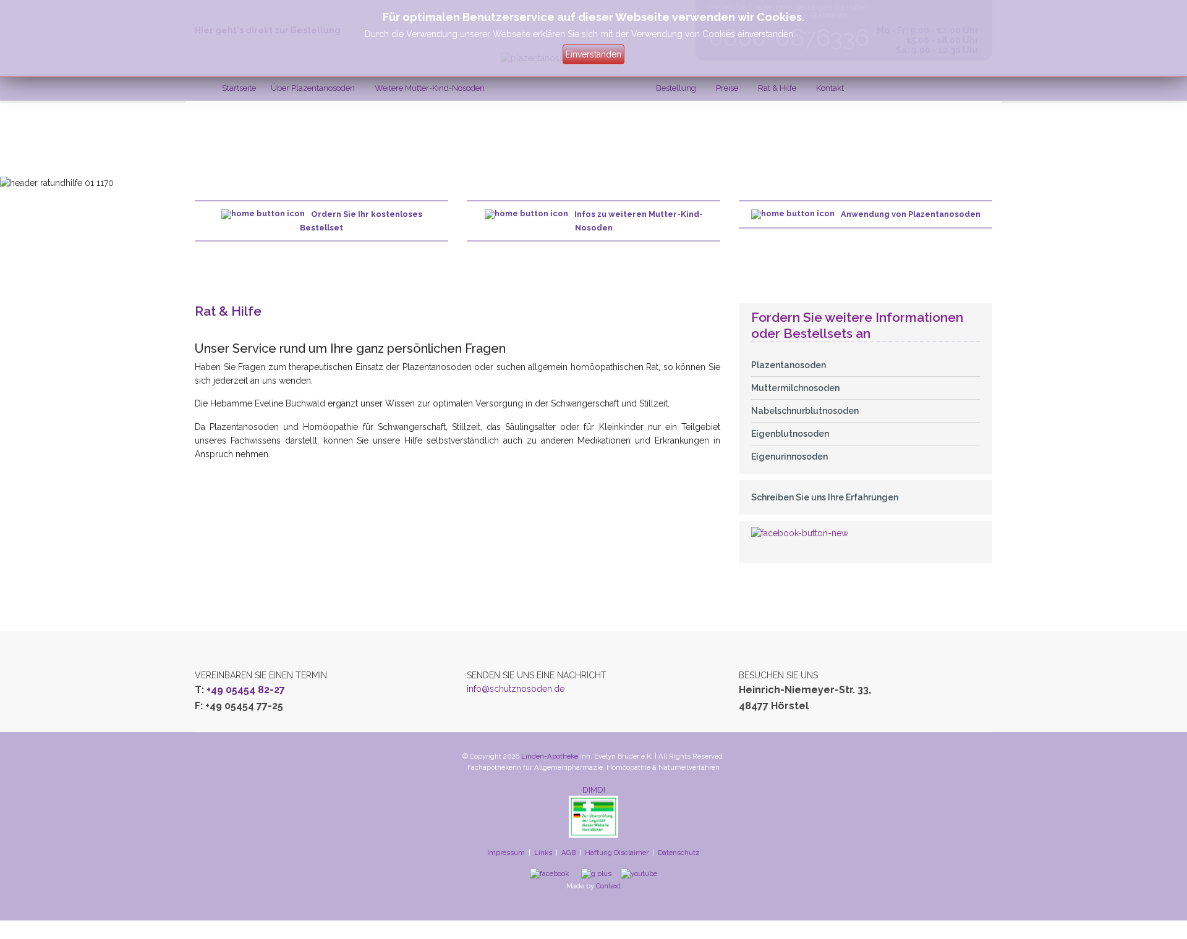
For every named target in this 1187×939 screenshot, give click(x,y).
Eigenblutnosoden (790, 434)
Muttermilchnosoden (795, 388)
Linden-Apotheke (549, 756)
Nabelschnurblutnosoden (805, 411)
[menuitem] (239, 88)
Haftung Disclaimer (617, 852)
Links (543, 852)
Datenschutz (679, 852)
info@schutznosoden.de (515, 689)
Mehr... (810, 34)
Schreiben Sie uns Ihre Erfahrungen (824, 497)
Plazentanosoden (788, 365)
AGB (568, 852)
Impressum (506, 852)
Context (608, 886)
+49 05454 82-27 (245, 690)
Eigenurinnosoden (789, 456)
